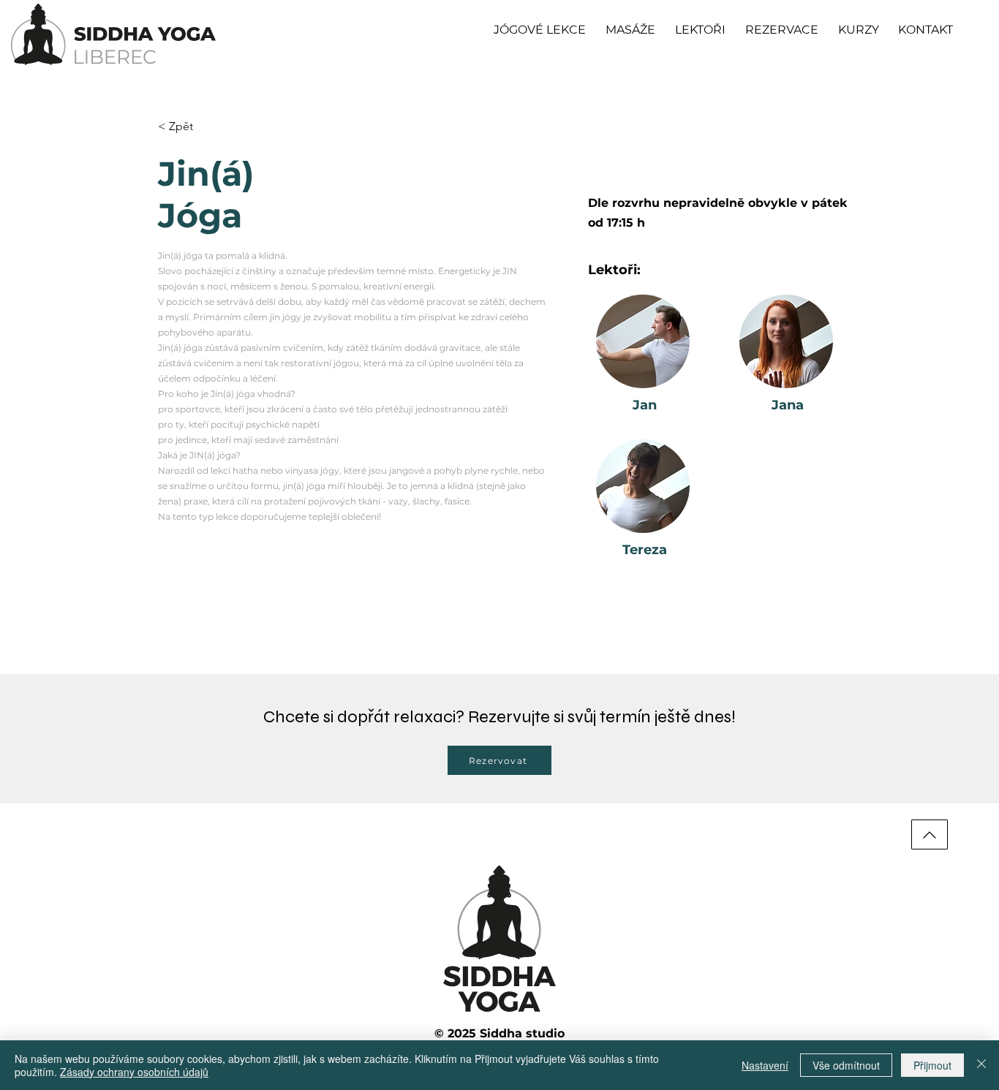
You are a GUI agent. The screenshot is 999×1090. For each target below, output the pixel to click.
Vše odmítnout (846, 1065)
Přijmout (932, 1065)
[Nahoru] (929, 834)
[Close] (981, 1065)
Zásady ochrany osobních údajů (134, 1071)
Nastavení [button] (765, 1065)
